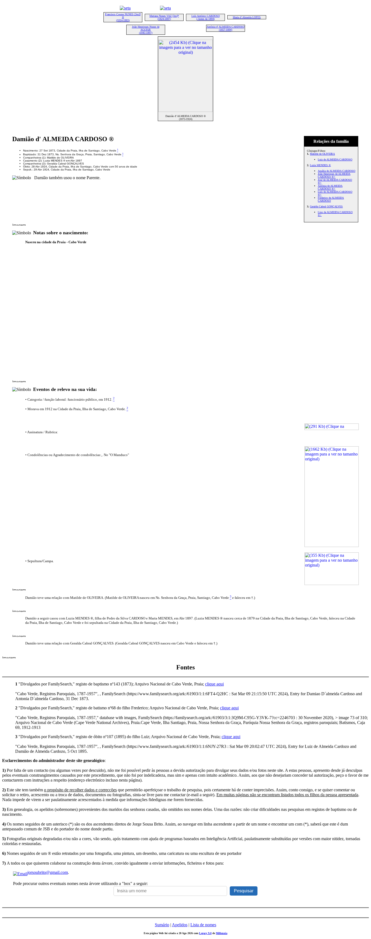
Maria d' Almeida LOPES (247, 17)
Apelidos (179, 924)
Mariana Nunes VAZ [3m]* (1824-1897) (164, 17)
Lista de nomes (203, 924)
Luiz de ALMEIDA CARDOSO (335, 159)
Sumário (162, 924)
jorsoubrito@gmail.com (47, 872)
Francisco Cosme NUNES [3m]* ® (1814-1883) (123, 17)
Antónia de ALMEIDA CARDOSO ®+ (330, 187)
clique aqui (214, 684)
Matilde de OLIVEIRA (322, 153)
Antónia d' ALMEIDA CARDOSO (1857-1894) (225, 28)
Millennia (221, 933)
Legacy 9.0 (205, 933)
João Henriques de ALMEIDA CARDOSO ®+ (334, 175)
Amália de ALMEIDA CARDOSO (336, 170)
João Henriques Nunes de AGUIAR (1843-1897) (145, 29)
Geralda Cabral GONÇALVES (326, 206)
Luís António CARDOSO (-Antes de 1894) (205, 17)
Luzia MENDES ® (320, 165)
